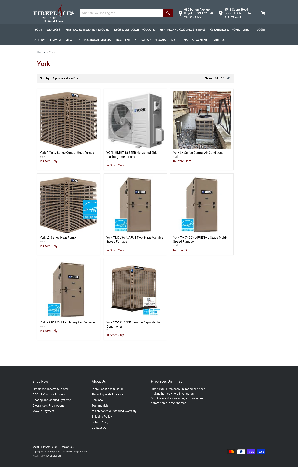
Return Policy (100, 422)
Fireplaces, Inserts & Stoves (87, 29)
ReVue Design (47, 456)
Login (261, 29)
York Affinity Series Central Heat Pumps (67, 152)
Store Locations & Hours (108, 389)
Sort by (44, 78)
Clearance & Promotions (229, 29)
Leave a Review (61, 40)
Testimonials (100, 405)
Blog (174, 40)
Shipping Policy (102, 416)
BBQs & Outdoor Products (134, 29)
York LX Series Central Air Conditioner (199, 152)
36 (222, 78)
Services (53, 29)
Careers (218, 40)
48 (228, 78)
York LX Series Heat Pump (58, 237)
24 (216, 78)
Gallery (39, 40)
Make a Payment (43, 411)
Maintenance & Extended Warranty (114, 411)
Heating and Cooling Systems (182, 29)
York (42, 156)
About (37, 29)
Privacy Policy (50, 447)
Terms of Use (67, 447)
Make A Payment (195, 40)
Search (36, 447)
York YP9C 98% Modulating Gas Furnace (67, 322)
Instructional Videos (94, 40)
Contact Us (99, 427)
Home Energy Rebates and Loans (141, 40)
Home (41, 52)
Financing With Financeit (107, 394)
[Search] (168, 13)
